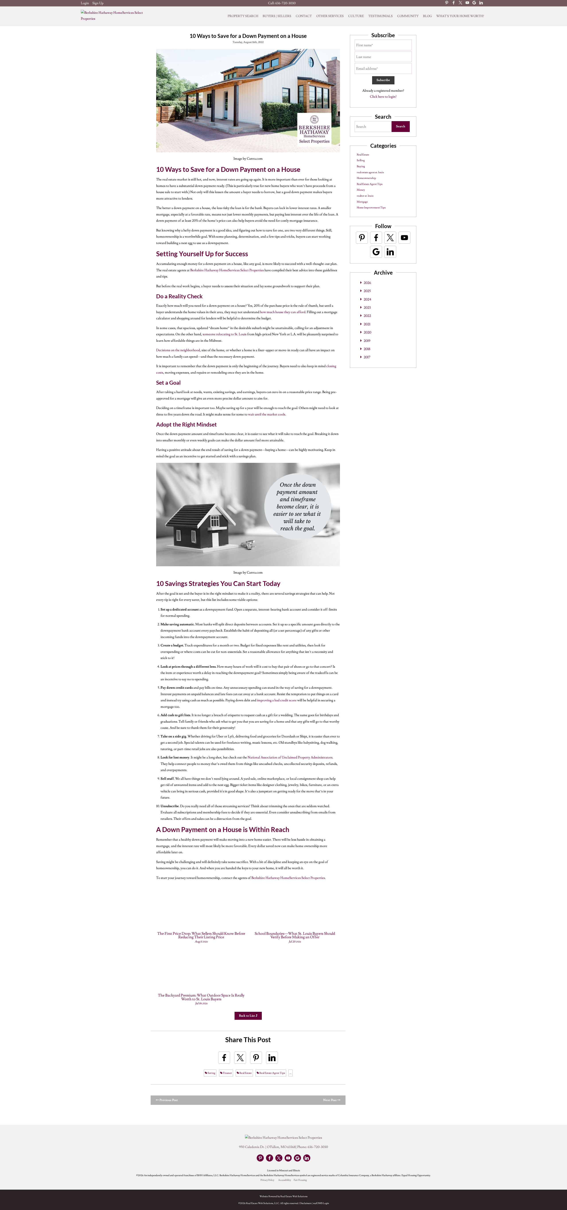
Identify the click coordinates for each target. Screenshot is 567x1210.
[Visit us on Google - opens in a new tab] (474, 3)
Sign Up (97, 3)
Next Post (330, 1100)
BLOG (427, 16)
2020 (367, 332)
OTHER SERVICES (330, 16)
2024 (367, 299)
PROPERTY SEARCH (243, 16)
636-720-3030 (285, 3)
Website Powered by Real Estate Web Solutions (283, 1196)
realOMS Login (321, 1203)
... (290, 1073)
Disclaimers (305, 1203)
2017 (367, 357)
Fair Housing (300, 1180)
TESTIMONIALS (380, 16)
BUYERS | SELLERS (277, 16)
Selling (361, 160)
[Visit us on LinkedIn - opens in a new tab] (481, 3)
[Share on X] (240, 1058)
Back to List (247, 1016)
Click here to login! (383, 97)
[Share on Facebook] (224, 1058)
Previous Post (168, 1100)
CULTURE (356, 16)
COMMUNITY (408, 16)
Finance (227, 1073)
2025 (367, 291)
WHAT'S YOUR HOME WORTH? (460, 16)
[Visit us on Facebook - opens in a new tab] (453, 3)
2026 (367, 283)
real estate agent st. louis (370, 172)
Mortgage (362, 202)
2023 (367, 307)
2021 (367, 324)
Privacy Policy (267, 1180)
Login (85, 3)
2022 (367, 316)
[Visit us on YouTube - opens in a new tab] (467, 3)
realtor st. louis (365, 196)
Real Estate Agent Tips (272, 1073)
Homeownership (366, 178)
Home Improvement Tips (371, 207)
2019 (367, 341)
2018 (367, 349)
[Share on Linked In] (272, 1058)
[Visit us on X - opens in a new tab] (460, 3)
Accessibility (284, 1180)
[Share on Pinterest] (256, 1058)
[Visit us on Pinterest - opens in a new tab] (447, 3)
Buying (361, 166)
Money (361, 190)
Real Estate (245, 1073)
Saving (211, 1073)
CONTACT (304, 16)
